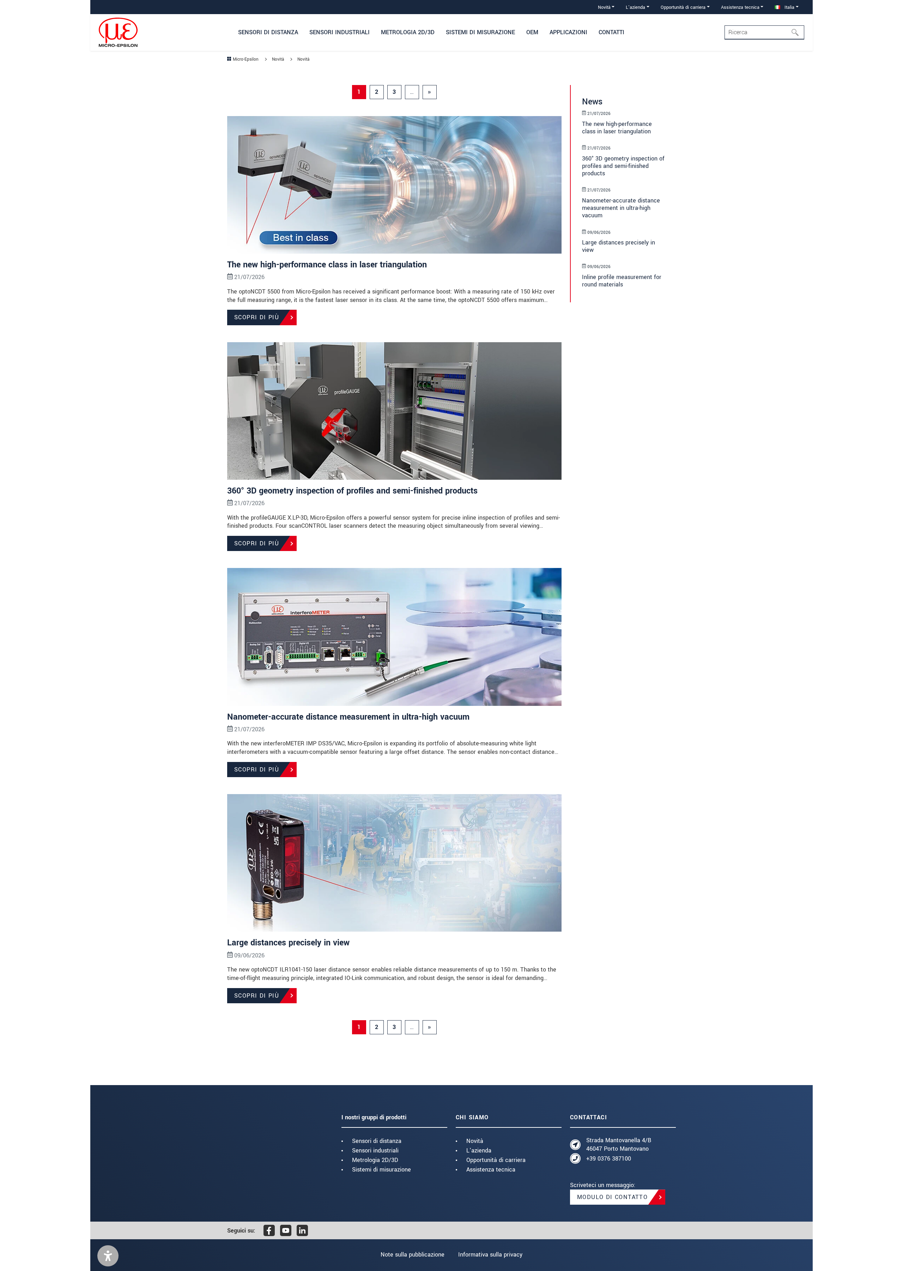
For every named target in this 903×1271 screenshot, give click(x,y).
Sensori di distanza (376, 1141)
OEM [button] (532, 32)
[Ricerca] (797, 32)
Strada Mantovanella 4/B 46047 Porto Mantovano (618, 1144)
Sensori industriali (375, 1150)
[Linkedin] (302, 1230)
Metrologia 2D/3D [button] (408, 32)
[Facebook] (269, 1230)
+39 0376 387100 (608, 1159)
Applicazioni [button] (568, 32)
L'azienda (478, 1150)
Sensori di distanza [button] (268, 32)
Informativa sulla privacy (490, 1255)
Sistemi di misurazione (381, 1169)
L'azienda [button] (635, 7)
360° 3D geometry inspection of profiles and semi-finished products (352, 491)
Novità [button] (604, 7)
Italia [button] (788, 7)
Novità (474, 1141)
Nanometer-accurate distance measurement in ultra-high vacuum (348, 717)
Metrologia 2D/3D (375, 1160)
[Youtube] (285, 1230)
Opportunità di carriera (496, 1160)
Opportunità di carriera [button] (683, 7)
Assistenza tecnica (490, 1169)
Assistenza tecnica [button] (740, 7)
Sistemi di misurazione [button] (480, 32)
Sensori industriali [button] (339, 32)
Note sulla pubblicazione (412, 1255)
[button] (108, 1255)
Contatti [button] (611, 32)
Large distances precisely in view (288, 943)
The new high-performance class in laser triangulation (327, 265)
